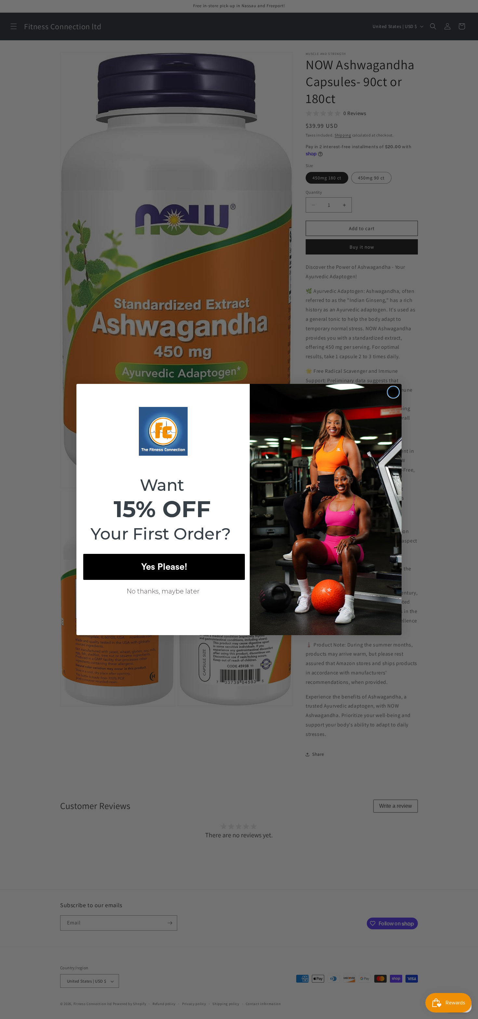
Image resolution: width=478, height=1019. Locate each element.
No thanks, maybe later (163, 591)
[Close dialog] (393, 392)
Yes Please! (164, 566)
